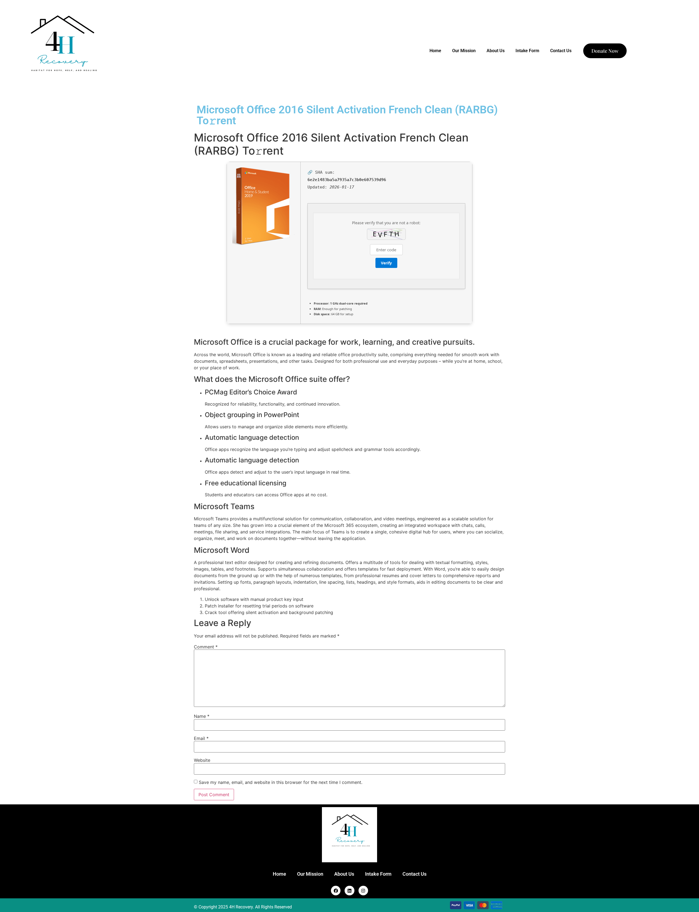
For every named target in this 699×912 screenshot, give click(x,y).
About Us (496, 50)
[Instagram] (363, 890)
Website (202, 760)
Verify (386, 262)
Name (201, 716)
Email (201, 738)
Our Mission (464, 50)
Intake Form (527, 50)
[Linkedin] (349, 890)
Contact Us (560, 50)
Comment (206, 647)
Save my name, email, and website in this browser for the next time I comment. (280, 782)
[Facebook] (335, 890)
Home (435, 50)
